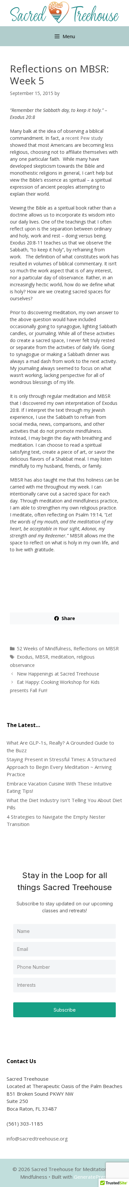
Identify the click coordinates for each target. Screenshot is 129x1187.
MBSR (41, 657)
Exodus (24, 657)
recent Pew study (84, 138)
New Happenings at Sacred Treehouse (58, 674)
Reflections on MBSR (96, 648)
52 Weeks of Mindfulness (44, 648)
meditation (62, 657)
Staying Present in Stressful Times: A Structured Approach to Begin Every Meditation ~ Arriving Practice (61, 766)
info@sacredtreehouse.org (37, 1138)
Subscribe (65, 1010)
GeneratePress (91, 1176)
